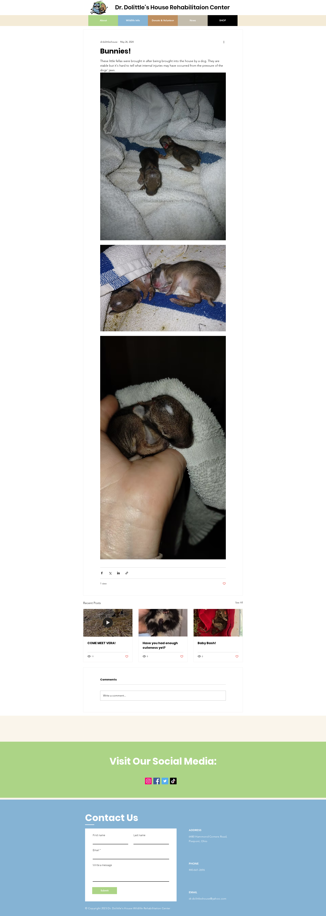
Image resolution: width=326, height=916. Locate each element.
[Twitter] (165, 781)
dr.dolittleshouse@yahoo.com (208, 898)
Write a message (102, 865)
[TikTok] (173, 781)
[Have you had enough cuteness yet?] (163, 622)
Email (96, 850)
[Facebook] (156, 781)
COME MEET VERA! (101, 643)
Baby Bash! (207, 643)
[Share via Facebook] (101, 573)
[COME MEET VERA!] (107, 622)
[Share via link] (126, 573)
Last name (139, 835)
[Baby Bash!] (218, 622)
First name (99, 835)
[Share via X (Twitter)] (110, 573)
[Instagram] (148, 781)
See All (239, 602)
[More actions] (224, 42)
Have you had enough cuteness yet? (160, 645)
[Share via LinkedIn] (118, 573)
